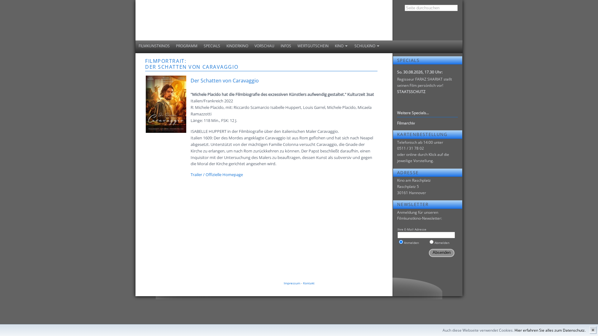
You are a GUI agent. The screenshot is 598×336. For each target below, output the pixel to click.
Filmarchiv (406, 123)
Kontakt (309, 283)
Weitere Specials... (413, 112)
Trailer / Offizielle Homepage (217, 174)
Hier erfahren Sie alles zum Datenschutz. (550, 330)
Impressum (292, 283)
